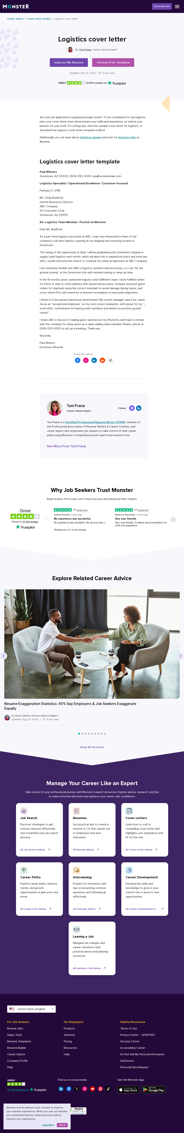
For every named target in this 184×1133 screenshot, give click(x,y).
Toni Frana (85, 49)
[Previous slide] (3, 656)
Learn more (48, 1125)
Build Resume (162, 6)
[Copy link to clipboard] (110, 360)
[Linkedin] (138, 408)
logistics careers (91, 137)
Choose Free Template (113, 62)
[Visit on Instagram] (86, 360)
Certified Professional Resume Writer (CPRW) (95, 422)
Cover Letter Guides (38, 18)
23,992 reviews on (18, 1089)
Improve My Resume (68, 62)
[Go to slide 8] (102, 734)
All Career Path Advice (33, 908)
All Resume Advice (83, 849)
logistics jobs (127, 137)
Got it (62, 1125)
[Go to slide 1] (79, 734)
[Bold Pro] (132, 408)
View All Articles (92, 747)
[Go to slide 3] (85, 734)
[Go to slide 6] (95, 734)
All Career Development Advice (143, 908)
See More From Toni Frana (66, 446)
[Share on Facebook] (77, 360)
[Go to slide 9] (105, 734)
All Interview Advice (84, 908)
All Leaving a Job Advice (87, 968)
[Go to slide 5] (92, 734)
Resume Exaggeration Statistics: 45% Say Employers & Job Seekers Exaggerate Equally (70, 706)
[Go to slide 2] (82, 734)
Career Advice (15, 18)
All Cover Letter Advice (139, 849)
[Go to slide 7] (98, 734)
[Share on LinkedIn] (94, 360)
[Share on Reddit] (102, 360)
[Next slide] (180, 656)
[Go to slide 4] (89, 734)
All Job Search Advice (32, 849)
